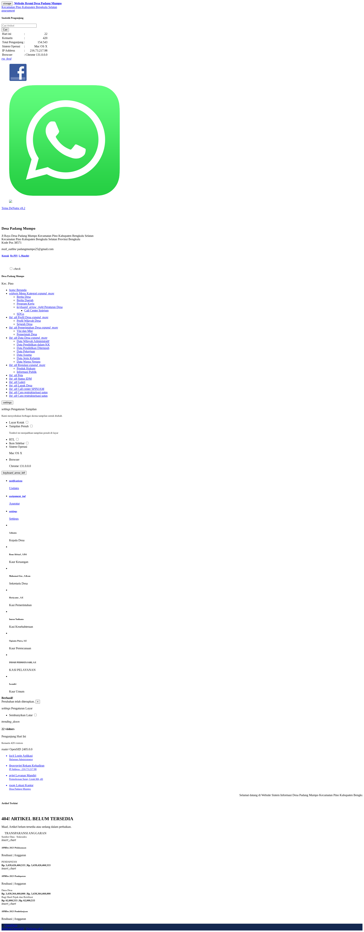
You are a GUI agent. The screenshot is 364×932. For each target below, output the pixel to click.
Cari (5, 29)
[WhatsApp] (182, 141)
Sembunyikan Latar (21, 715)
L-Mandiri (24, 255)
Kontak (5, 255)
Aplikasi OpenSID (13, 928)
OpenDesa (11, 925)
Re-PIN (14, 255)
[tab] (185, 484)
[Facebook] (182, 72)
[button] (8, 10)
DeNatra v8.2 (34, 928)
